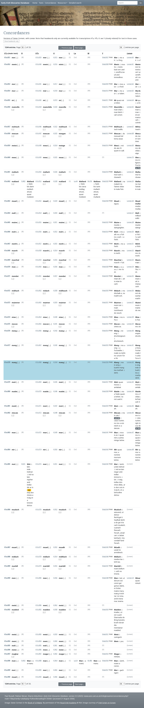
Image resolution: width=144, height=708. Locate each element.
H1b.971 (38, 406)
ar (31, 487)
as (115, 272)
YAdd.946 (105, 557)
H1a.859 (7, 145)
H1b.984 (38, 641)
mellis (120, 129)
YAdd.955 (105, 654)
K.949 (55, 432)
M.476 (90, 181)
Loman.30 (130, 232)
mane (116, 663)
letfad (137, 399)
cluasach (117, 177)
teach (137, 129)
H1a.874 (7, 317)
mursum (117, 457)
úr (115, 93)
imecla (116, 574)
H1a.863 (7, 201)
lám (28, 467)
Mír (115, 449)
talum (137, 96)
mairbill (46, 566)
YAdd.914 (105, 127)
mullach (15, 172)
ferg (120, 60)
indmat (121, 467)
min (115, 438)
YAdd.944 (105, 509)
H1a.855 (7, 100)
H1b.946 (38, 127)
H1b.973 (38, 432)
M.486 (90, 661)
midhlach (63, 557)
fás (136, 269)
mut (13, 670)
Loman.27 (130, 213)
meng (14, 331)
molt (14, 232)
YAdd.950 (105, 610)
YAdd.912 (105, 107)
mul (115, 174)
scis (122, 423)
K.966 (55, 677)
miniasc (117, 656)
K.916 (55, 64)
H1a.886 (7, 509)
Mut (116, 670)
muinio (138, 225)
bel (121, 578)
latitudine (118, 492)
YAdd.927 (105, 260)
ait (124, 279)
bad (115, 69)
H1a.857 (7, 127)
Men (116, 578)
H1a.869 (7, 260)
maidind (15, 610)
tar (115, 596)
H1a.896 (7, 650)
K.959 (55, 634)
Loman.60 (130, 57)
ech (120, 296)
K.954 (55, 557)
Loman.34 (130, 267)
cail (115, 115)
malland (15, 181)
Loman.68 (130, 133)
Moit (116, 406)
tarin (98, 186)
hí (120, 148)
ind (122, 136)
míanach (138, 284)
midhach (15, 291)
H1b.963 (38, 302)
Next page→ (79, 48)
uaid (119, 399)
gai (119, 522)
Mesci (116, 145)
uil (115, 75)
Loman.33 (130, 260)
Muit (137, 382)
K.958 (55, 610)
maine (137, 308)
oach (119, 174)
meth (45, 244)
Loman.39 (130, 324)
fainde (137, 186)
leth (115, 562)
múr (45, 91)
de (139, 148)
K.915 (55, 57)
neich (116, 426)
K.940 (55, 317)
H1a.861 (7, 172)
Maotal (138, 260)
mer (13, 57)
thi (116, 358)
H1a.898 (7, 661)
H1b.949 (38, 157)
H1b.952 (38, 181)
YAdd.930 (105, 291)
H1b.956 (38, 232)
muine (14, 222)
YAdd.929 (105, 276)
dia (115, 625)
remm (116, 666)
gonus (116, 586)
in (120, 150)
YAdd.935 (105, 345)
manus (138, 117)
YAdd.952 (105, 641)
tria (122, 522)
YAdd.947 (105, 566)
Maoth (117, 250)
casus (116, 420)
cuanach (117, 527)
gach (122, 670)
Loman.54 (130, 578)
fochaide (138, 350)
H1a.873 (7, 302)
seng (118, 365)
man (116, 109)
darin (32, 186)
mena (120, 598)
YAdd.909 (105, 84)
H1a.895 (7, 645)
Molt (116, 232)
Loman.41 (130, 345)
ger (120, 583)
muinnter (16, 302)
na (124, 181)
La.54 (75, 661)
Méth (137, 244)
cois (120, 487)
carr (115, 535)
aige (137, 153)
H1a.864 (7, 213)
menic (14, 64)
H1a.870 (7, 267)
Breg (116, 620)
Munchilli (139, 107)
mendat (15, 276)
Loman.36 (130, 291)
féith (31, 184)
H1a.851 (7, 57)
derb (116, 373)
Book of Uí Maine (35, 703)
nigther (30, 479)
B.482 (23, 181)
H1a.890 (7, 578)
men (14, 578)
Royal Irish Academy (68, 703)
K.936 (55, 267)
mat (13, 464)
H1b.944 (38, 107)
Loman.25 (130, 181)
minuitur (138, 583)
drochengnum (119, 336)
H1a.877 (7, 345)
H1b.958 (38, 250)
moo (123, 64)
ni (114, 588)
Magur (117, 654)
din (28, 487)
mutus (116, 384)
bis (80, 186)
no (121, 184)
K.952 (55, 509)
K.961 (55, 645)
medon (138, 206)
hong (139, 348)
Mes (137, 157)
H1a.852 (7, 64)
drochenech (118, 341)
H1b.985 (38, 645)
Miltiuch (138, 127)
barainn (121, 620)
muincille (15, 107)
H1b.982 (38, 610)
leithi (123, 353)
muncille (62, 107)
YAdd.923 (105, 222)
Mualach (117, 509)
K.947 (55, 406)
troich (121, 593)
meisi (14, 605)
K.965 (55, 670)
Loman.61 (130, 64)
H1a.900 (7, 677)
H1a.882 (7, 413)
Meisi (116, 634)
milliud (138, 215)
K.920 (55, 107)
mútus (138, 384)
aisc (118, 148)
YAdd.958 (105, 201)
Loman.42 (130, 362)
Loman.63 (130, 91)
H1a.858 (7, 133)
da (116, 522)
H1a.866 (7, 232)
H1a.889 (7, 566)
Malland (30, 181)
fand (122, 540)
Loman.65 (130, 107)
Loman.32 (130, 250)
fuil (122, 262)
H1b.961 (38, 276)
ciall (122, 150)
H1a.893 (7, 634)
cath (117, 571)
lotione (30, 503)
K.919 (55, 100)
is (114, 253)
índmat (30, 472)
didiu (121, 485)
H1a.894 (7, 641)
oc (119, 426)
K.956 (55, 578)
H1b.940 (38, 64)
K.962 (55, 605)
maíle (137, 353)
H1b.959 (38, 260)
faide (117, 394)
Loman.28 (130, 222)
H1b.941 (38, 84)
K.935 (55, 260)
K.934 (55, 250)
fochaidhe (118, 350)
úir (136, 86)
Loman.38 (130, 317)
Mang (116, 362)
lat (115, 479)
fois (138, 320)
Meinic (138, 64)
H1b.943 (38, 100)
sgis (136, 423)
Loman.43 (130, 382)
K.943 (55, 345)
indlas (116, 482)
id (136, 115)
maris (116, 568)
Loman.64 (130, 100)
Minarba (139, 578)
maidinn (46, 610)
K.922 (55, 127)
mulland (30, 197)
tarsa (84, 186)
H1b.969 (38, 382)
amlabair (117, 387)
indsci (117, 103)
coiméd (138, 122)
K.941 (55, 324)
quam (116, 150)
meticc (138, 69)
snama (120, 601)
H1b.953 (38, 201)
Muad (116, 201)
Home (34, 3)
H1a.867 (7, 244)
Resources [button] (62, 3)
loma (116, 139)
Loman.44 (130, 391)
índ (30, 474)
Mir (136, 449)
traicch (116, 490)
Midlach (117, 557)
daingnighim (119, 227)
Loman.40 (130, 331)
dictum (117, 580)
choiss (29, 495)
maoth (15, 250)
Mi (115, 100)
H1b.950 (38, 172)
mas (13, 267)
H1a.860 (7, 157)
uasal (116, 550)
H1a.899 (7, 670)
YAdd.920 (105, 181)
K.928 (55, 181)
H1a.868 (7, 250)
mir (13, 449)
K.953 (55, 547)
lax (121, 559)
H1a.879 (7, 382)
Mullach (117, 172)
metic (120, 67)
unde (116, 467)
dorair (121, 622)
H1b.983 (38, 634)
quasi (119, 100)
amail (122, 533)
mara (121, 591)
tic (115, 67)
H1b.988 (38, 661)
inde (137, 367)
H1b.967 (38, 345)
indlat (116, 474)
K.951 (55, 464)
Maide (116, 391)
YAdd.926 (105, 250)
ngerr (116, 673)
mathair (120, 370)
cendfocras (120, 72)
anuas (29, 192)
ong (115, 348)
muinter (46, 302)
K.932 (55, 232)
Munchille (118, 107)
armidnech (118, 552)
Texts (41, 3)
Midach (117, 291)
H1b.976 (38, 509)
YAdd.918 (105, 172)
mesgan (62, 133)
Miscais (117, 413)
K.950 (55, 449)
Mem (116, 641)
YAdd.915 (105, 133)
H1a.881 (7, 406)
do (124, 133)
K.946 (55, 391)
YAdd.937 (105, 382)
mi (13, 100)
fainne (116, 186)
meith (14, 244)
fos (115, 320)
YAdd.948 (105, 578)
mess (14, 157)
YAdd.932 (105, 317)
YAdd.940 (105, 413)
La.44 (75, 181)
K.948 (55, 413)
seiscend (117, 512)
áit (120, 279)
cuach (119, 615)
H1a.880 (7, 391)
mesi (45, 605)
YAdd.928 (105, 267)
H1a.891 (7, 605)
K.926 (55, 172)
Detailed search (75, 3)
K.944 (55, 362)
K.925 (55, 157)
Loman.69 (130, 145)
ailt (115, 234)
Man (29, 661)
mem (14, 641)
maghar (15, 654)
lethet (117, 396)
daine (122, 586)
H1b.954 (38, 213)
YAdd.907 (105, 57)
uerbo (121, 438)
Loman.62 (130, 84)
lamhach (117, 538)
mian (118, 281)
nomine (117, 455)
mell (13, 213)
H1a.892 (7, 610)
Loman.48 (130, 449)
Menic (116, 64)
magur (46, 654)
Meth (116, 244)
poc (122, 641)
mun (14, 432)
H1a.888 (7, 557)
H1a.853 (7, 84)
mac (115, 601)
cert (119, 69)
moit (45, 406)
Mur (116, 91)
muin (116, 305)
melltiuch (47, 127)
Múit (116, 382)
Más (137, 267)
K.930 (55, 213)
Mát (29, 464)
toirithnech (118, 310)
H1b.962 (38, 291)
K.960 (55, 641)
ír (114, 60)
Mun (116, 432)
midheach (63, 291)
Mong (116, 345)
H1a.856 (7, 107)
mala (118, 189)
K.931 (55, 222)
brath (116, 622)
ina (115, 370)
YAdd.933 (105, 324)
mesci (45, 145)
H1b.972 (38, 413)
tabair (121, 535)
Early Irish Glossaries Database (15, 3)
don (32, 492)
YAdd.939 (105, 406)
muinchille (47, 107)
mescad (117, 136)
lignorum (139, 162)
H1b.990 (38, 677)
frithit (118, 588)
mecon (15, 324)
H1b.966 (38, 331)
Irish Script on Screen (106, 703)
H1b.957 (38, 244)
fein (121, 189)
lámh (120, 112)
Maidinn (117, 610)
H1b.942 (38, 91)
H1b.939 (38, 57)
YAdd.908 (105, 64)
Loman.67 (130, 127)
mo (121, 57)
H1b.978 (38, 557)
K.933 (55, 244)
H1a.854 (7, 91)
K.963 (55, 654)
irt (136, 139)
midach (46, 291)
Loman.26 (130, 201)
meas (61, 157)
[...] (17, 57)
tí (139, 358)
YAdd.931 (105, 302)
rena (121, 596)
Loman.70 (130, 157)
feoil (121, 86)
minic (61, 64)
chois (116, 485)
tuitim (121, 420)
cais (117, 415)
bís (28, 186)
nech (140, 310)
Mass (116, 267)
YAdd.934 (105, 331)
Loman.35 (130, 276)
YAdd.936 (105, 362)
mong (14, 345)
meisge (62, 145)
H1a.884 (7, 449)
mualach (15, 509)
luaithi (116, 367)
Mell (137, 213)
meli (13, 645)
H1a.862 (7, 181)
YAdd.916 (105, 145)
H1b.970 (38, 391)
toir (120, 305)
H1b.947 (38, 133)
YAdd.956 (105, 661)
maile (116, 353)
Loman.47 (130, 432)
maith (116, 296)
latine (122, 440)
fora (137, 358)
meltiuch (15, 127)
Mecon (117, 324)
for (123, 355)
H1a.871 (7, 276)
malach (117, 184)
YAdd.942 (105, 449)
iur (115, 86)
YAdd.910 (105, 91)
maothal (15, 260)
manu (30, 663)
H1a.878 (7, 362)
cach (116, 284)
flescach (117, 530)
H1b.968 (38, 362)
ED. (29, 490)
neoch (119, 313)
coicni (116, 583)
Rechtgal (117, 517)
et (32, 498)
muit (14, 382)
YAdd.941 (105, 432)
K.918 (55, 91)
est (138, 115)
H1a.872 (7, 291)
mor (13, 84)
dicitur (29, 505)
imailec (117, 612)
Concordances (50, 3)
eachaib (138, 296)
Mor (116, 84)
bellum (121, 568)
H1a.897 (7, 654)
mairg (116, 593)
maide (14, 391)
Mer (116, 57)
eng (115, 333)
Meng (116, 331)
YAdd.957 (105, 670)
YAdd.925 (105, 244)
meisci (14, 145)
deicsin (116, 428)
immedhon (118, 77)
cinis (140, 326)
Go (141, 3)
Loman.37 (130, 302)
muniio (117, 225)
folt (122, 234)
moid (14, 406)
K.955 (55, 566)
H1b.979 (38, 566)
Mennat (138, 276)
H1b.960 (38, 267)
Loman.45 (130, 406)
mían (116, 279)
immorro (117, 477)
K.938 (55, 291)
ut (123, 512)
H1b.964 (38, 317)
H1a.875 (7, 324)
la (120, 281)
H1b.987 (38, 654)
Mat (116, 464)
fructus (138, 165)
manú (81, 663)
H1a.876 (7, 331)
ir (135, 60)
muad (14, 201)
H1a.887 (7, 547)
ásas (137, 141)
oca (136, 426)
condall (117, 540)
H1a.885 (7, 464)
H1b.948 (38, 145)
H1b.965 (38, 324)
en (117, 435)
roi (118, 596)
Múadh (117, 547)
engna (137, 333)
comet (119, 115)
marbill (15, 566)
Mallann (97, 181)
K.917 (55, 84)
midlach (15, 557)
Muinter (117, 302)
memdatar (118, 628)
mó (136, 67)
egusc (116, 204)
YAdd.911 (105, 100)
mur (13, 91)
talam (121, 93)
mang (61, 331)
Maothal (117, 260)
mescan (15, 133)
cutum (119, 355)
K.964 (55, 661)
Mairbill (117, 566)
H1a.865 (7, 222)
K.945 (55, 382)
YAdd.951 (105, 634)
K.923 (55, 133)
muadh (62, 547)
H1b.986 (38, 605)
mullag (82, 189)
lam (122, 469)
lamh (122, 464)
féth (137, 239)
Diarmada (118, 617)
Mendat (117, 276)
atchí (116, 598)
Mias (116, 317)
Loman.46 (130, 413)
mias (14, 317)
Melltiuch (118, 127)
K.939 (55, 302)
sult (119, 237)
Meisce (138, 145)
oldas (137, 150)
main (116, 308)
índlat (29, 485)
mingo (116, 440)
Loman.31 (130, 244)
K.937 (55, 276)
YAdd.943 (105, 464)
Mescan (117, 133)
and (122, 69)
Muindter (139, 302)
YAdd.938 (105, 391)
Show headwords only (11, 41)
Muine (116, 222)
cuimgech (118, 637)
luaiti (137, 370)
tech (116, 129)
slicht (123, 520)
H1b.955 (38, 222)
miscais (15, 413)
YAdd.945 (105, 547)
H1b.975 (38, 464)
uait (137, 402)
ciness (116, 326)
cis (139, 253)
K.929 (55, 201)
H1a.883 (7, 432)
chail (120, 109)
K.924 (55, 145)
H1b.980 (38, 578)
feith (97, 184)
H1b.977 (38, 547)
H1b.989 (38, 670)
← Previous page (66, 48)
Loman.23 (130, 172)
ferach (116, 533)
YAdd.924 (105, 232)
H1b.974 (38, 449)
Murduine (139, 91)
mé (122, 100)
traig (29, 498)
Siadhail (117, 520)
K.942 (55, 331)
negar (116, 472)
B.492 (23, 661)
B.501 (23, 464)
